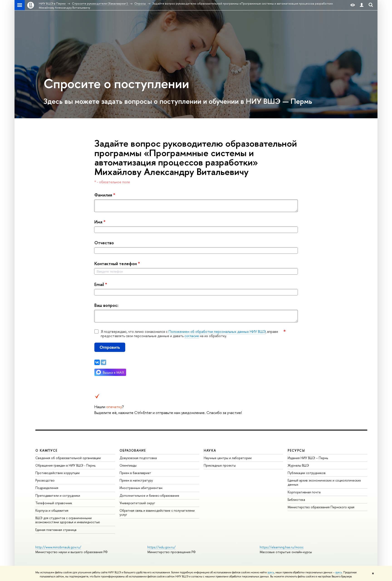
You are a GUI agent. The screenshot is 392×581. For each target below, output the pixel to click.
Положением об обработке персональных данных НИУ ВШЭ (217, 331)
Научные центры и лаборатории (228, 458)
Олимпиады (128, 465)
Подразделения (46, 488)
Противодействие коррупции (57, 473)
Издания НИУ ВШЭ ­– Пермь (308, 458)
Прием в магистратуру (136, 480)
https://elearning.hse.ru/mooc (282, 547)
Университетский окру (137, 503)
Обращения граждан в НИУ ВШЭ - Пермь (65, 465)
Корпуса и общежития (51, 510)
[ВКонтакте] (97, 362)
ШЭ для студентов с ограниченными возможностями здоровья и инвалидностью (67, 520)
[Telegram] (103, 362)
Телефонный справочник (53, 503)
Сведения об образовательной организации (68, 458)
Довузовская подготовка (138, 458)
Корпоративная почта (304, 492)
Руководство (45, 480)
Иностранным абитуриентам (141, 488)
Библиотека (296, 499)
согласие (191, 335)
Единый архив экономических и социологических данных (324, 482)
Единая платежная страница (55, 530)
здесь (270, 572)
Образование (133, 450)
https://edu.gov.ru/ (161, 547)
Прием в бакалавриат (135, 473)
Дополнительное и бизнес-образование (149, 495)
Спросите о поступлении (116, 83)
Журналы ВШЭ (298, 465)
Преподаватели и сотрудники (57, 495)
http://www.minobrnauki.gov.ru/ (58, 547)
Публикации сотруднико (307, 473)
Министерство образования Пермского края (321, 507)
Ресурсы (296, 450)
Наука (210, 450)
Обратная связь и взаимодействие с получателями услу (157, 512)
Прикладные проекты (220, 465)
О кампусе (46, 450)
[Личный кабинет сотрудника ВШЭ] (361, 5)
